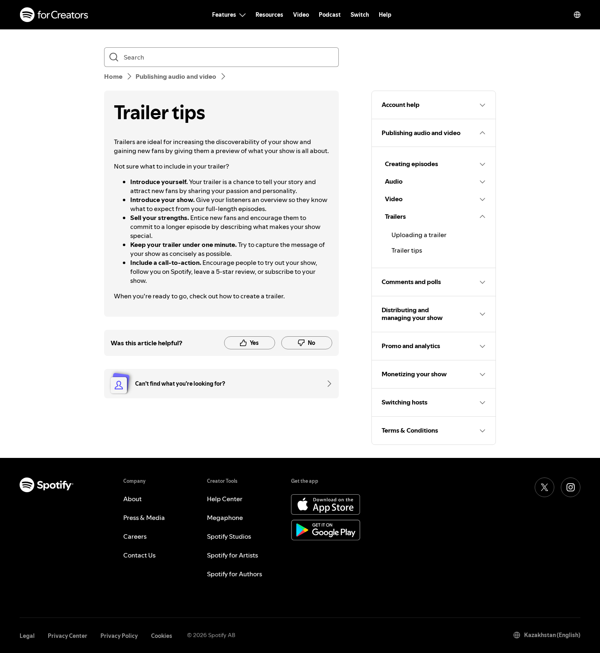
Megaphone (225, 517)
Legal (27, 636)
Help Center (224, 498)
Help (385, 15)
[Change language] (577, 14)
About (132, 498)
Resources (269, 15)
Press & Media (144, 517)
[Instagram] (570, 487)
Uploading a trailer (419, 234)
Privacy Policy (119, 636)
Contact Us (139, 555)
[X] (544, 487)
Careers (135, 536)
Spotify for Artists (232, 555)
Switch (360, 15)
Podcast (330, 15)
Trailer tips (406, 250)
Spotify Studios (229, 536)
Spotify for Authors (234, 573)
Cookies (161, 636)
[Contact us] (326, 383)
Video (301, 15)
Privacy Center (67, 636)
